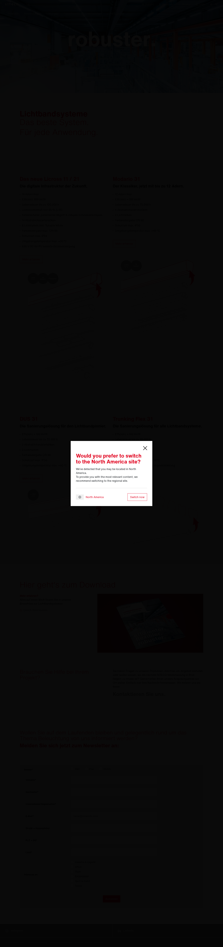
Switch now (137, 497)
